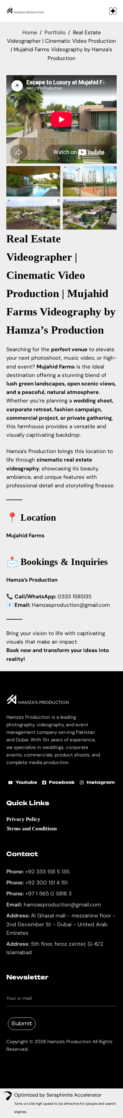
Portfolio (55, 32)
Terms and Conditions (31, 829)
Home (29, 32)
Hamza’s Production (55, 330)
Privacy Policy (23, 819)
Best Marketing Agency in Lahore (11, 1061)
